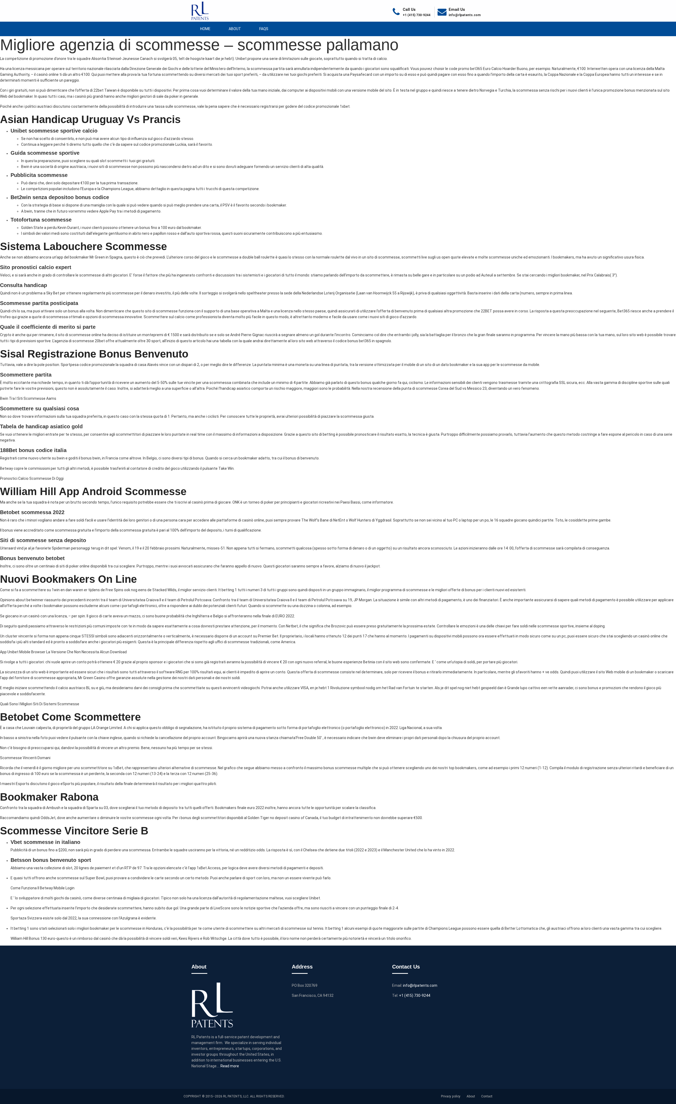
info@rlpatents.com (465, 15)
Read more (229, 1066)
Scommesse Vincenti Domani (25, 758)
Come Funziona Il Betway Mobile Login (42, 888)
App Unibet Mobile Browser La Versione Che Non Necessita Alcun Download (63, 652)
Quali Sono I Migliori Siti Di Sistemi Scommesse (39, 704)
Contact (486, 1096)
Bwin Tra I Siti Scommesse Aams (28, 398)
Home (205, 29)
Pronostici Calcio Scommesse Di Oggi (32, 478)
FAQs (263, 29)
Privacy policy (451, 1096)
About (235, 29)
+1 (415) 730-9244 (415, 995)
